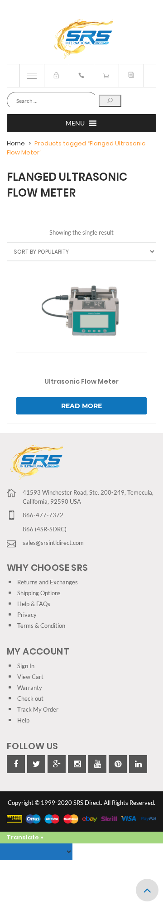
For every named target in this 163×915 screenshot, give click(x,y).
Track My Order (37, 709)
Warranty (29, 687)
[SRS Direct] (81, 39)
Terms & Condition (41, 625)
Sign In (25, 665)
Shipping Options (39, 593)
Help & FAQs (33, 603)
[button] (75, 123)
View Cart (30, 676)
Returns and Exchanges (47, 582)
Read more (81, 406)
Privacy (27, 614)
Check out (30, 698)
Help (23, 720)
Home (16, 143)
